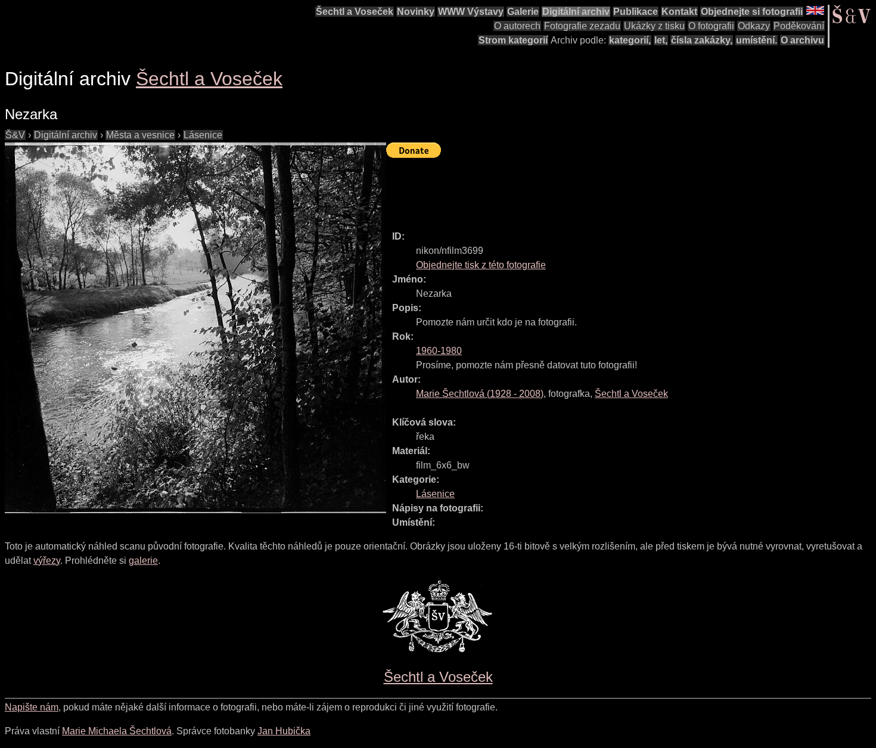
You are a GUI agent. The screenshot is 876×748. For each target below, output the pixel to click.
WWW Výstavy (471, 12)
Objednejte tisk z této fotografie (481, 265)
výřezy (46, 560)
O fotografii (711, 26)
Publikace (635, 12)
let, (660, 40)
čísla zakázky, (701, 40)
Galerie (523, 12)
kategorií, (630, 40)
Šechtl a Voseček (354, 12)
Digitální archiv (576, 12)
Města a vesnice (140, 135)
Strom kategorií (513, 40)
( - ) (479, 394)
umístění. (756, 40)
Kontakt (679, 12)
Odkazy (754, 26)
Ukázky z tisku (654, 26)
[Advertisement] (603, 189)
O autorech (517, 26)
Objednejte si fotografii (752, 12)
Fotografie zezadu (582, 26)
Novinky (415, 12)
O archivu (802, 40)
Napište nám (31, 707)
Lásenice (203, 135)
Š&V (15, 135)
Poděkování (799, 26)
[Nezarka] (195, 327)
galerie (143, 560)
